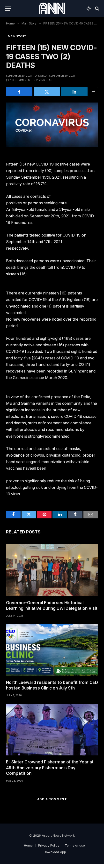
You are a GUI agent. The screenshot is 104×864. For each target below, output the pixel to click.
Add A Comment (52, 799)
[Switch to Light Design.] (89, 8)
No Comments (20, 80)
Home (28, 845)
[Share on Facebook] (19, 91)
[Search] (96, 8)
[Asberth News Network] (52, 8)
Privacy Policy (48, 845)
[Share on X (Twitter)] (47, 91)
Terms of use (75, 845)
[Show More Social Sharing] (93, 91)
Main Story (17, 36)
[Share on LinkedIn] (74, 91)
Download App (55, 852)
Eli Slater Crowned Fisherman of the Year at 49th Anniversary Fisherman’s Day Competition (50, 768)
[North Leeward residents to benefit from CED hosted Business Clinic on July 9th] (52, 650)
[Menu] (8, 8)
